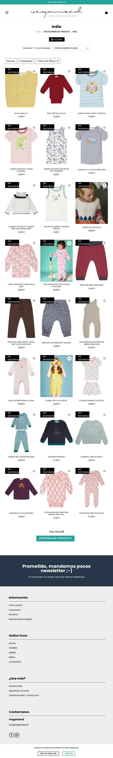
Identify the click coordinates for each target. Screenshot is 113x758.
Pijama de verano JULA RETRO (91, 401)
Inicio (38, 32)
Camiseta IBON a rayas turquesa (91, 113)
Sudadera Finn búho (56, 457)
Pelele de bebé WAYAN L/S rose (21, 401)
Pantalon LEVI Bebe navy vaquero (56, 343)
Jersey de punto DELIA (91, 227)
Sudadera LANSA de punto (92, 457)
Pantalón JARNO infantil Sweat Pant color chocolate (21, 343)
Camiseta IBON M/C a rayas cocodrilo (21, 170)
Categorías (26, 61)
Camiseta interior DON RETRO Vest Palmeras (56, 170)
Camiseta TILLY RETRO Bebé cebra (92, 170)
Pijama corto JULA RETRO (56, 401)
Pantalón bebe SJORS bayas (91, 285)
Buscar (11, 61)
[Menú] (7, 12)
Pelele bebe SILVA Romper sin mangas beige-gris (91, 343)
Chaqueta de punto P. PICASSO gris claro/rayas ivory (21, 228)
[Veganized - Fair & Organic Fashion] (56, 12)
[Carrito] (106, 12)
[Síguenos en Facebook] (11, 735)
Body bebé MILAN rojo (56, 113)
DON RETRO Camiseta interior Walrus (56, 228)
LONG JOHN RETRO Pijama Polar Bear (21, 285)
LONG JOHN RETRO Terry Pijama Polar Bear (56, 285)
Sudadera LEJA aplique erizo (21, 513)
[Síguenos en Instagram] (16, 735)
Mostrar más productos (55, 538)
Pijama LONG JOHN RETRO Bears (21, 457)
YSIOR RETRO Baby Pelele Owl (91, 513)
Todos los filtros (46, 61)
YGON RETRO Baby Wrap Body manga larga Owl (56, 514)
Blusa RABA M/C (21, 113)
